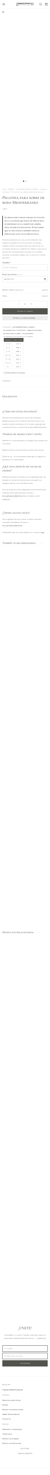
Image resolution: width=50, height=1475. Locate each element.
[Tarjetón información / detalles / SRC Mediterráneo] (13, 637)
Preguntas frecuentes (11, 1400)
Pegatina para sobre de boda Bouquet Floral (12, 1117)
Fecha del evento (12, 274)
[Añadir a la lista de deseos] (23, 726)
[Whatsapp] (13, 380)
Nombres (6, 262)
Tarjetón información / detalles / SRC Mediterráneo (11, 728)
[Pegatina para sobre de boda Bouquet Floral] (13, 1026)
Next (42, 97)
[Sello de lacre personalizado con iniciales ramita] (13, 1213)
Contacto (6, 1419)
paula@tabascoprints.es (12, 496)
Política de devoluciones (12, 1409)
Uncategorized (27, 333)
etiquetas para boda (34, 330)
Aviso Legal (7, 1434)
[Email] (17, 380)
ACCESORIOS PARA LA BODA (27, 189)
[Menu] (3, 4)
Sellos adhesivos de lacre (34, 1117)
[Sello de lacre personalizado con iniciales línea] (37, 1213)
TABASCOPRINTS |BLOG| (12, 1390)
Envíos (5, 1405)
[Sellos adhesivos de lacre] (37, 1026)
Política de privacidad (11, 1443)
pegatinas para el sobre (12, 333)
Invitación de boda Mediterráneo (10, 916)
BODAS (11, 189)
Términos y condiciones (12, 1429)
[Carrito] (46, 4)
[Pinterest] (22, 380)
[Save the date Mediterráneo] (37, 637)
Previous (7, 97)
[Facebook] (26, 380)
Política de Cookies (10, 1439)
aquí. (42, 532)
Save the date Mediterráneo (32, 727)
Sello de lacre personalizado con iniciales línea (34, 1305)
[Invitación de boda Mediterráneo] (13, 826)
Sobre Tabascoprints (11, 1414)
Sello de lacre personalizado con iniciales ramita (10, 1305)
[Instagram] (25, 1458)
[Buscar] (40, 4)
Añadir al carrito (25, 311)
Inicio (4, 189)
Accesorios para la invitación (14, 330)
